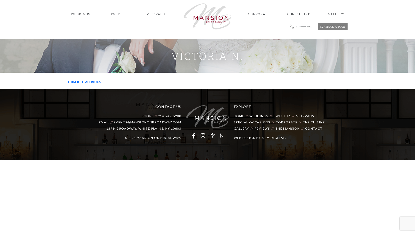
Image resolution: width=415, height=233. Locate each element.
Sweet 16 (282, 116)
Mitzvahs (305, 116)
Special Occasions (252, 122)
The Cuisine (314, 122)
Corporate (286, 122)
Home (239, 116)
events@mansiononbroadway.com (147, 122)
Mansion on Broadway (158, 138)
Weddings (258, 116)
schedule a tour (332, 26)
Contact (314, 128)
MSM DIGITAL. (274, 138)
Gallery (241, 128)
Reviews (262, 128)
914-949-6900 (169, 116)
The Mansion (287, 128)
